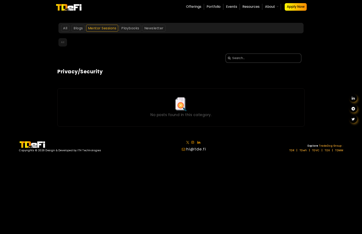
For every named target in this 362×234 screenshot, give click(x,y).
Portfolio (214, 6)
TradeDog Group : (331, 145)
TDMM (339, 150)
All (65, 28)
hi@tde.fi (196, 149)
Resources (251, 6)
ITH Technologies (89, 150)
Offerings (193, 6)
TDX (327, 150)
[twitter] (188, 142)
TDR (292, 150)
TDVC (316, 150)
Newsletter (154, 28)
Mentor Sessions (102, 28)
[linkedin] (194, 142)
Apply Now (296, 6)
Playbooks (130, 28)
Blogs (78, 28)
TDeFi (303, 150)
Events (231, 6)
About (270, 6)
